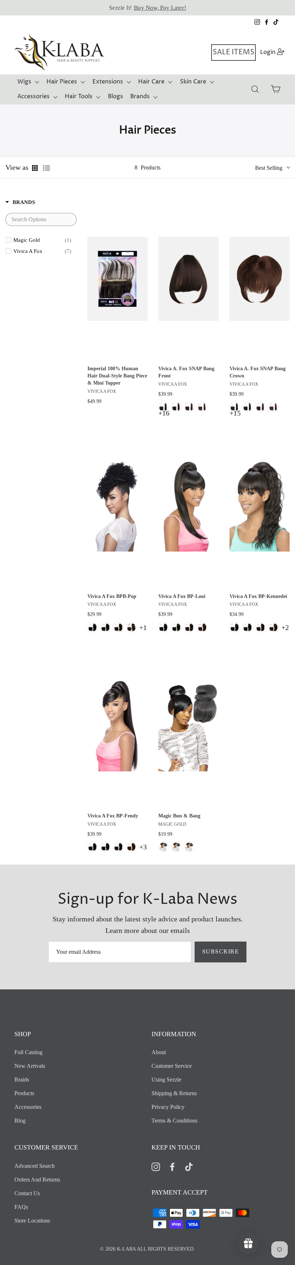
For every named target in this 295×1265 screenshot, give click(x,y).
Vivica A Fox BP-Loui (181, 596)
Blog (20, 1120)
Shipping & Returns (174, 1093)
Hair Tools (78, 96)
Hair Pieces (61, 82)
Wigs (24, 82)
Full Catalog (28, 1052)
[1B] (176, 407)
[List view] (46, 168)
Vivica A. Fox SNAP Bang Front (186, 372)
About (158, 1052)
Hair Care (151, 82)
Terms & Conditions (174, 1120)
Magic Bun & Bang (179, 816)
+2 (285, 627)
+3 (143, 847)
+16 (163, 413)
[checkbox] (42, 240)
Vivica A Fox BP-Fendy (112, 816)
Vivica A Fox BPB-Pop (111, 596)
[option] (147, 7)
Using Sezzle (166, 1079)
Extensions (107, 82)
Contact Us (27, 1193)
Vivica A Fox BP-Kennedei (258, 596)
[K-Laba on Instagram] (155, 1166)
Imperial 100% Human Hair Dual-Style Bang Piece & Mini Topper (117, 376)
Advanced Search (34, 1166)
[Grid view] (35, 168)
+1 (143, 627)
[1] (163, 407)
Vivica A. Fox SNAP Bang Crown (258, 372)
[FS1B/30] (131, 627)
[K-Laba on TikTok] (189, 1166)
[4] (202, 407)
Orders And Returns (37, 1179)
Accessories (33, 96)
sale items (233, 52)
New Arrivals (29, 1066)
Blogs (115, 96)
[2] (189, 407)
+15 (235, 413)
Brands (140, 96)
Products (24, 1093)
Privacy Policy (168, 1107)
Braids (21, 1079)
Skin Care (193, 82)
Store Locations (32, 1221)
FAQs (21, 1207)
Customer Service (171, 1066)
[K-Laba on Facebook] (172, 1166)
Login (272, 52)
